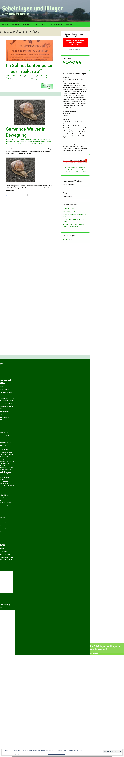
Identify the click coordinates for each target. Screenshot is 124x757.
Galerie (22, 76)
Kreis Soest (9, 461)
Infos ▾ (44, 24)
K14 (12, 78)
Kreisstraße (18, 78)
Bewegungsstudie (13, 142)
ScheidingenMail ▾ (56, 24)
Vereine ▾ (35, 24)
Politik (7, 467)
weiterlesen (48, 87)
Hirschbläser (10, 459)
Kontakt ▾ (69, 24)
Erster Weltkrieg (7, 452)
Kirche (3, 461)
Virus (5, 494)
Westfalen (21, 144)
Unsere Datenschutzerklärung (56, 754)
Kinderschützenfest (69, 208)
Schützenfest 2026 (69, 211)
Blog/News (15, 24)
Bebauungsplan (9, 438)
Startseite (5, 24)
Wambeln (9, 144)
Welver (16, 80)
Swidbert (10, 486)
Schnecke (45, 78)
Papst (7, 463)
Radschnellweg (27, 78)
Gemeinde (23, 142)
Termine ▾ (26, 24)
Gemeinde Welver (30, 76)
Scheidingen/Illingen (43, 76)
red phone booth (8, 469)
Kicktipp (65, 239)
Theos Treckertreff (10, 492)
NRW (4, 463)
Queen (11, 467)
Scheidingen (37, 78)
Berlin (4, 440)
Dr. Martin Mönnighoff (29, 80)
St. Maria (5, 483)
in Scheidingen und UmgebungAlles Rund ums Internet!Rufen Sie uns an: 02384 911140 (75, 170)
